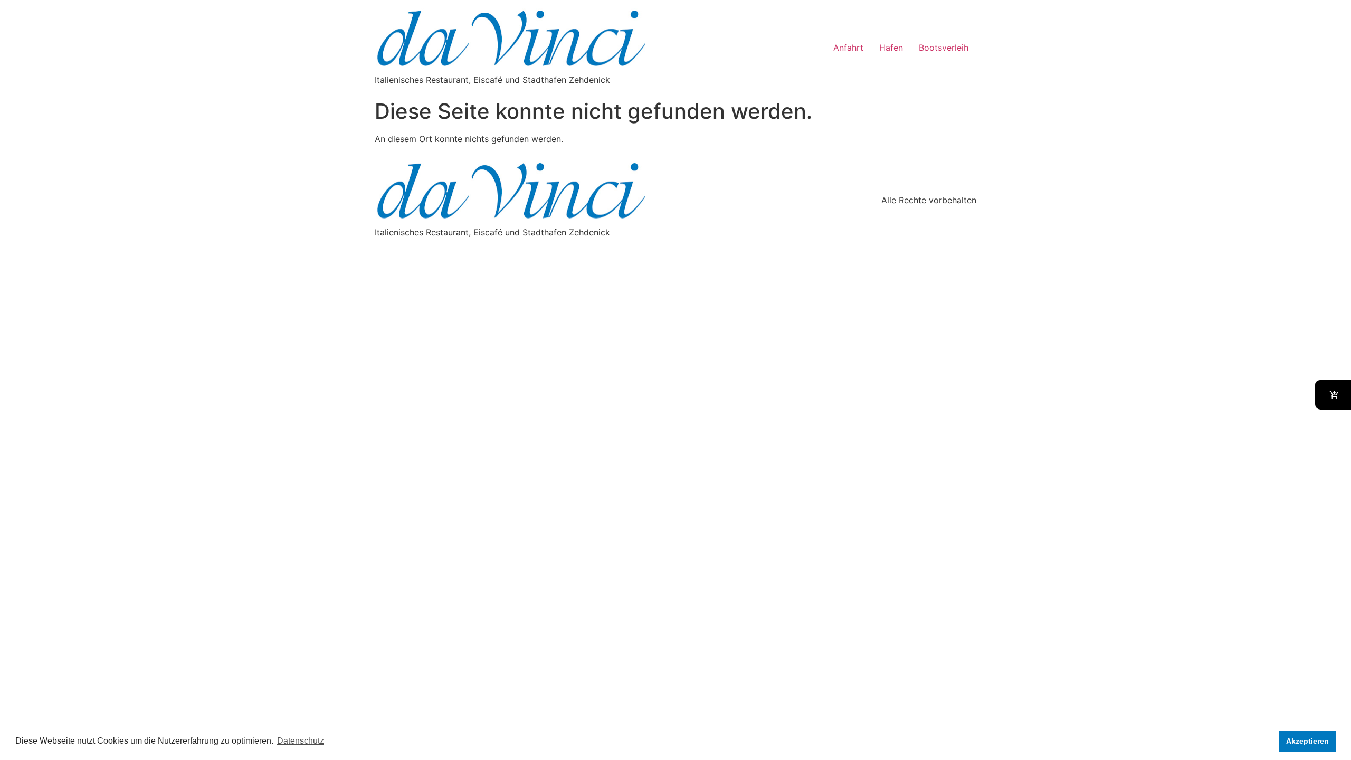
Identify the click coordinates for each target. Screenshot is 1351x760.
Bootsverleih (943, 47)
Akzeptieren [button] (1307, 741)
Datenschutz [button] (300, 740)
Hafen (891, 47)
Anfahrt (848, 47)
